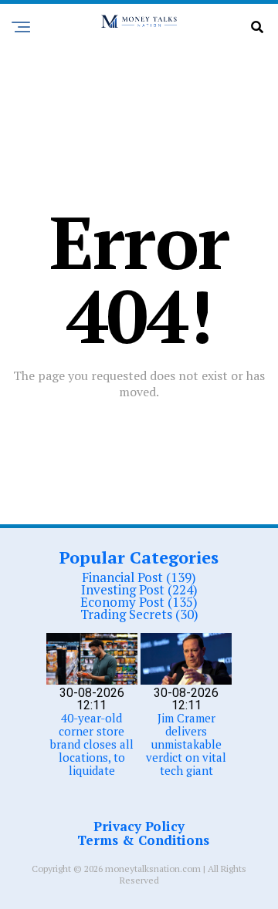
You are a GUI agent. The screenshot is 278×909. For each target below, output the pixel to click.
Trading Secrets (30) (139, 614)
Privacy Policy (139, 826)
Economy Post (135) (139, 602)
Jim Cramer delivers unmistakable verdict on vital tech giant (186, 744)
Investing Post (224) (139, 589)
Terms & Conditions (143, 840)
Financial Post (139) (139, 577)
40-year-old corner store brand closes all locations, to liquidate (92, 744)
